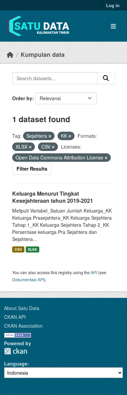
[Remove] (49, 136)
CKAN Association (23, 325)
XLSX (32, 249)
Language (15, 363)
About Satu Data (21, 308)
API (94, 272)
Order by (22, 98)
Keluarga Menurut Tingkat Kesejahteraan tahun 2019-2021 (52, 197)
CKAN (15, 351)
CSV (18, 249)
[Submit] (106, 78)
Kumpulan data (43, 54)
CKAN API (15, 316)
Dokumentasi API (28, 279)
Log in (113, 5)
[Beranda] (10, 54)
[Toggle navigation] (113, 26)
